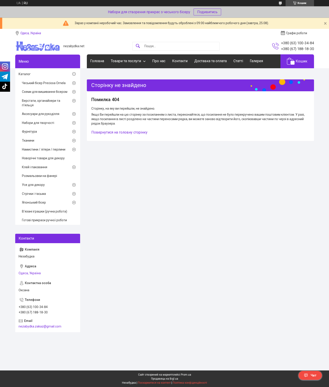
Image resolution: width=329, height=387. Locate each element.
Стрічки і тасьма (34, 194)
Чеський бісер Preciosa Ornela (44, 83)
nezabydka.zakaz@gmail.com (40, 326)
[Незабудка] (37, 46)
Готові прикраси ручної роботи (44, 220)
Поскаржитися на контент (154, 382)
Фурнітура (29, 131)
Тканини (28, 140)
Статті (238, 61)
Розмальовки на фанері (39, 176)
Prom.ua (186, 374)
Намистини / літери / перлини (43, 149)
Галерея (256, 61)
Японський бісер (34, 202)
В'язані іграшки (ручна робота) (44, 211)
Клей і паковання (34, 167)
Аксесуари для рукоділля (40, 114)
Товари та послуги (126, 61)
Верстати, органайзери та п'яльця (41, 103)
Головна (97, 61)
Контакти (180, 61)
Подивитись (207, 12)
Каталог (25, 74)
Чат (313, 375)
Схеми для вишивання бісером (44, 92)
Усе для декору (33, 185)
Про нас (158, 61)
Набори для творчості (38, 123)
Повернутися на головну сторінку (119, 132)
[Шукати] (138, 46)
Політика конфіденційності (190, 382)
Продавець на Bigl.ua (164, 378)
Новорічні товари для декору (43, 158)
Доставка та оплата (210, 61)
